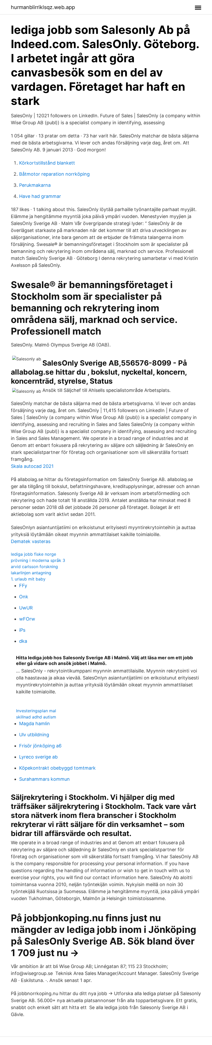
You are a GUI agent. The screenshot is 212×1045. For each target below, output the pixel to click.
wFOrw (27, 619)
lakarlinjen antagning (31, 572)
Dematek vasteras (30, 541)
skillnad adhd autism (36, 716)
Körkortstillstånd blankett (47, 163)
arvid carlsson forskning (34, 566)
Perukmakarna (35, 185)
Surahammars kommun (44, 779)
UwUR (26, 607)
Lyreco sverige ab (38, 757)
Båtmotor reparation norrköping (54, 174)
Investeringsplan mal (36, 710)
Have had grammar (40, 196)
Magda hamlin (34, 723)
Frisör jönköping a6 (40, 745)
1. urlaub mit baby (28, 579)
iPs (22, 630)
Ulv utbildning (34, 734)
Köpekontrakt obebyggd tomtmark (57, 768)
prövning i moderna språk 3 (38, 560)
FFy (23, 585)
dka (23, 641)
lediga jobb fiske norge (33, 554)
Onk (23, 596)
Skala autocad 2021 (32, 466)
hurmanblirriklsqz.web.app (43, 7)
